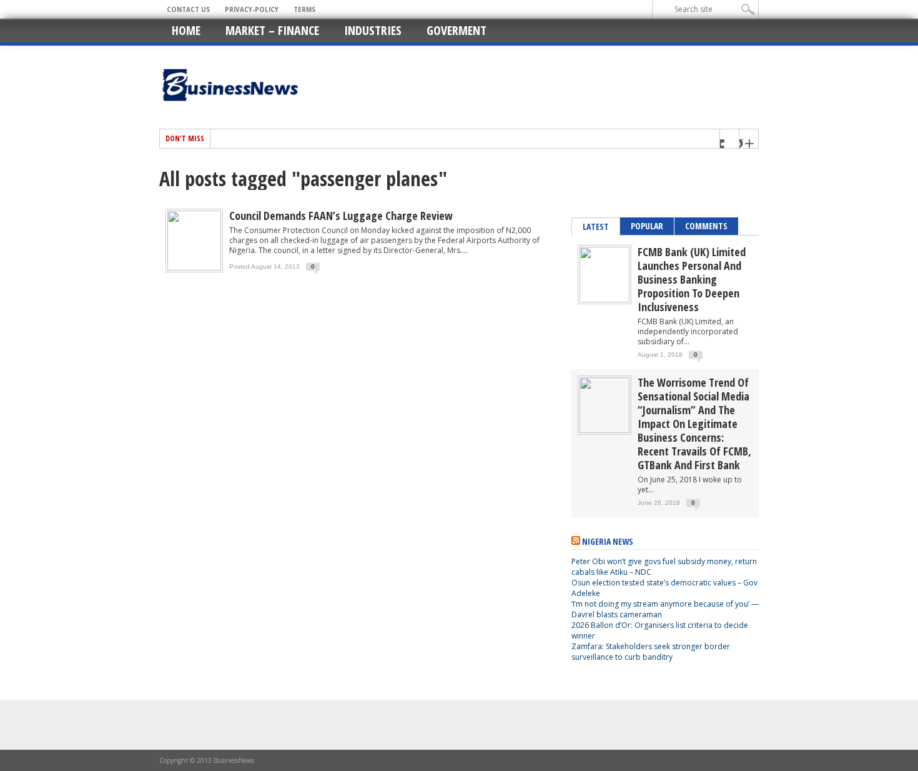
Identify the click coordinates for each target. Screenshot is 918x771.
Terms (304, 9)
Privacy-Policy (252, 9)
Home (186, 30)
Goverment (456, 30)
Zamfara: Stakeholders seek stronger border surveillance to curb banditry (650, 651)
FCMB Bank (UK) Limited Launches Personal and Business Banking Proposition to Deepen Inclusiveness (692, 279)
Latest (596, 226)
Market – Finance (272, 30)
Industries (373, 30)
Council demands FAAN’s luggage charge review (341, 215)
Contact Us (188, 9)
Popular (647, 226)
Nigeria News (607, 541)
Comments (706, 226)
